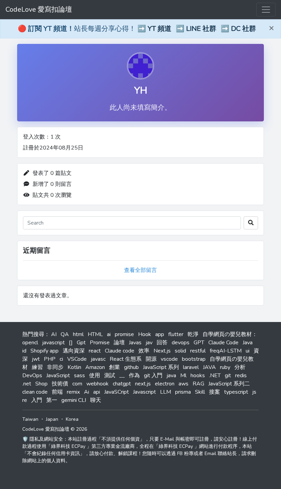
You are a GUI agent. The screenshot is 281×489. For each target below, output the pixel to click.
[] (71, 342)
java (171, 375)
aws (183, 383)
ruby (225, 367)
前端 (57, 392)
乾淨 (192, 334)
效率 (143, 351)
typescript (236, 392)
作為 (134, 375)
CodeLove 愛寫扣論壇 (38, 9)
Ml (183, 375)
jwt (36, 359)
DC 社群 (243, 28)
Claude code (119, 351)
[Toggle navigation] (266, 9)
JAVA (209, 367)
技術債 (60, 383)
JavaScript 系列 (161, 367)
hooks (198, 375)
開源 (151, 359)
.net (26, 383)
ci (61, 359)
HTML (95, 334)
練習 (37, 367)
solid (180, 351)
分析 (239, 367)
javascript (53, 342)
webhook (97, 383)
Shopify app (44, 351)
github (131, 367)
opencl (30, 342)
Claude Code (223, 342)
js (254, 392)
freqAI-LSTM (226, 351)
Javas (135, 342)
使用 (94, 375)
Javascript (144, 392)
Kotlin (74, 367)
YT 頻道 (159, 28)
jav (149, 342)
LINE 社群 (201, 28)
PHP (50, 359)
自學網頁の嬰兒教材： (230, 334)
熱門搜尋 (33, 334)
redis (241, 375)
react (95, 351)
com (77, 383)
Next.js (162, 351)
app (159, 334)
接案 (214, 392)
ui (247, 351)
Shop (41, 383)
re (24, 400)
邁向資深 (74, 351)
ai (109, 334)
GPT (199, 342)
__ (122, 375)
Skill (200, 392)
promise (124, 334)
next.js (143, 383)
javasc (98, 359)
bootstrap (194, 359)
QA (65, 334)
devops (181, 342)
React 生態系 (126, 359)
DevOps (32, 375)
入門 (36, 400)
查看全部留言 (140, 270)
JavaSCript (116, 392)
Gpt (81, 342)
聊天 (95, 400)
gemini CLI (73, 400)
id (24, 351)
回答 (162, 342)
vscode (169, 359)
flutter (175, 334)
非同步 (55, 367)
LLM (165, 392)
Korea (72, 419)
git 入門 (153, 375)
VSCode (77, 359)
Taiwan (30, 419)
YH (140, 90)
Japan (52, 419)
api (96, 392)
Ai (86, 392)
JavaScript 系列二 (229, 383)
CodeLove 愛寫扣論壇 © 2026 (54, 429)
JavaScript (58, 375)
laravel (191, 367)
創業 (114, 367)
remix (73, 392)
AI (54, 334)
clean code (35, 392)
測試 (109, 375)
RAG (198, 383)
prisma (183, 392)
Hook (144, 334)
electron (164, 383)
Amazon (95, 367)
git (228, 375)
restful (198, 351)
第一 (51, 400)
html (78, 334)
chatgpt (122, 383)
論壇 (119, 342)
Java (248, 342)
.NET (215, 375)
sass (79, 375)
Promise (100, 342)
